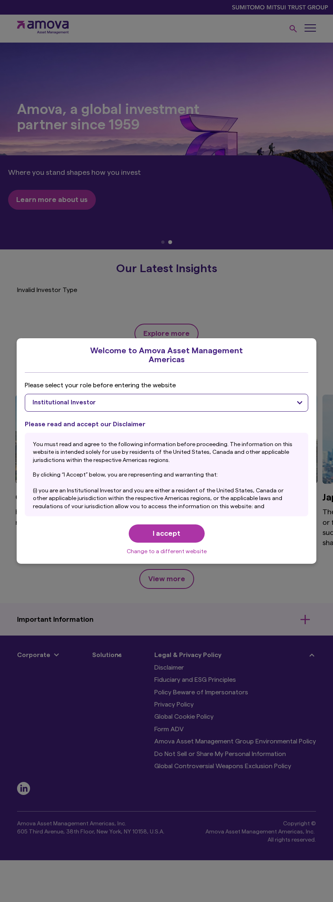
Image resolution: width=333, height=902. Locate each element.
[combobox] (166, 403)
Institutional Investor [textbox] (64, 402)
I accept (166, 533)
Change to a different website (167, 551)
